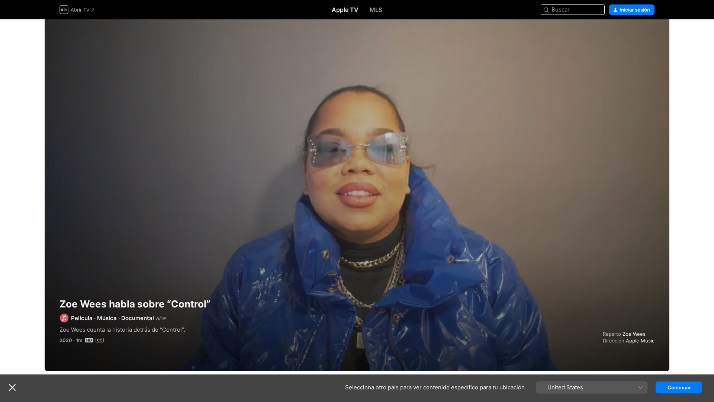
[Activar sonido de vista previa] (649, 34)
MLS (376, 9)
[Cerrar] (12, 387)
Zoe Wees (634, 334)
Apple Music (640, 341)
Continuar (679, 387)
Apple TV (345, 9)
